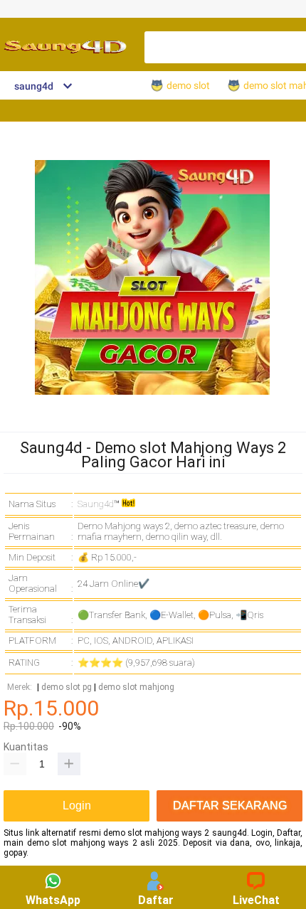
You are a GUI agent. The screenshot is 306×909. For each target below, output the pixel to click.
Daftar (156, 900)
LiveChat (256, 900)
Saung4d (96, 504)
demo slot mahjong (136, 687)
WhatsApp (53, 900)
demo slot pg (66, 687)
